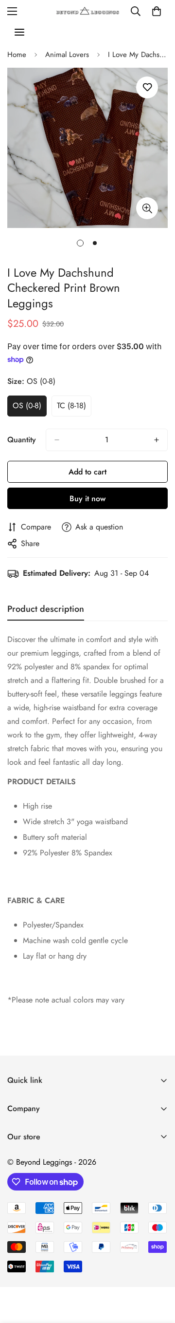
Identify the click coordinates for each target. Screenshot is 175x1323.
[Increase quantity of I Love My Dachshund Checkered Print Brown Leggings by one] (156, 440)
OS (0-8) (30, 408)
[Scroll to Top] (157, 1271)
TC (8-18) (74, 408)
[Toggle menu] (19, 32)
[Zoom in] (147, 208)
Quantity (21, 439)
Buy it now (87, 498)
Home (16, 54)
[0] (156, 11)
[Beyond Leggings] (87, 11)
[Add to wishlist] (147, 87)
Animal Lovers (67, 54)
